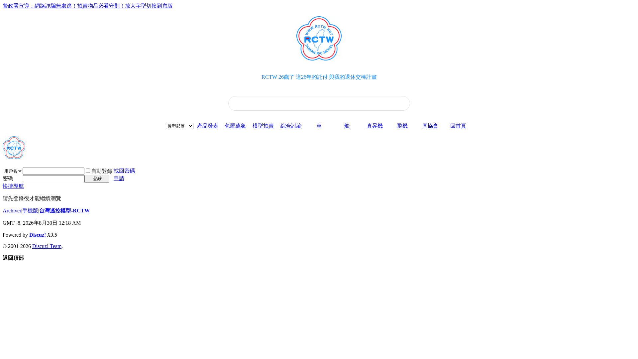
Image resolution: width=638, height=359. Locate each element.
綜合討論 (291, 126)
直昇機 (375, 126)
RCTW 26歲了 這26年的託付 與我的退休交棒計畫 (319, 77)
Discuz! (37, 235)
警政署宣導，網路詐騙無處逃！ (40, 6)
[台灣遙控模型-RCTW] (14, 156)
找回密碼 (124, 171)
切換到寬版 (159, 6)
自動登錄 (101, 171)
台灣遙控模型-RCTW (64, 210)
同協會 (430, 126)
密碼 (8, 178)
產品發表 (207, 126)
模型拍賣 (263, 126)
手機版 (30, 210)
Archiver (12, 210)
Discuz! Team (46, 246)
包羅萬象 (235, 126)
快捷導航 (13, 186)
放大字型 (135, 6)
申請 (119, 178)
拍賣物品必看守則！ (101, 6)
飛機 (402, 126)
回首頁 (458, 126)
